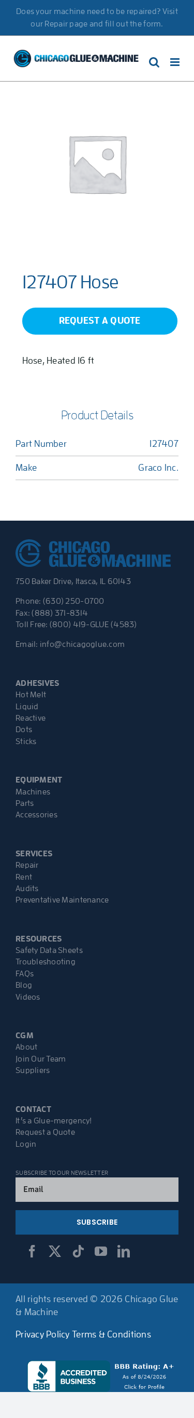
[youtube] (101, 1251)
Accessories (36, 815)
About (26, 1047)
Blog (24, 985)
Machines (33, 792)
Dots (24, 729)
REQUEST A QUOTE (100, 320)
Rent (24, 877)
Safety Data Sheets (49, 950)
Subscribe (97, 1222)
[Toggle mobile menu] (175, 62)
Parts (25, 803)
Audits (27, 888)
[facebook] (32, 1251)
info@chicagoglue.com (82, 644)
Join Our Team (41, 1059)
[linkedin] (123, 1251)
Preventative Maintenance (62, 900)
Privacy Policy (43, 1334)
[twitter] (55, 1251)
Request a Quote (45, 1132)
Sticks (26, 741)
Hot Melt (31, 695)
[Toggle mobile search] (154, 62)
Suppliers (33, 1070)
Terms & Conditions (111, 1334)
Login (26, 1144)
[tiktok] (78, 1251)
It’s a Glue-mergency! (54, 1121)
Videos (28, 997)
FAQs (25, 974)
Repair (27, 865)
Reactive (31, 718)
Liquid (27, 707)
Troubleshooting (46, 962)
